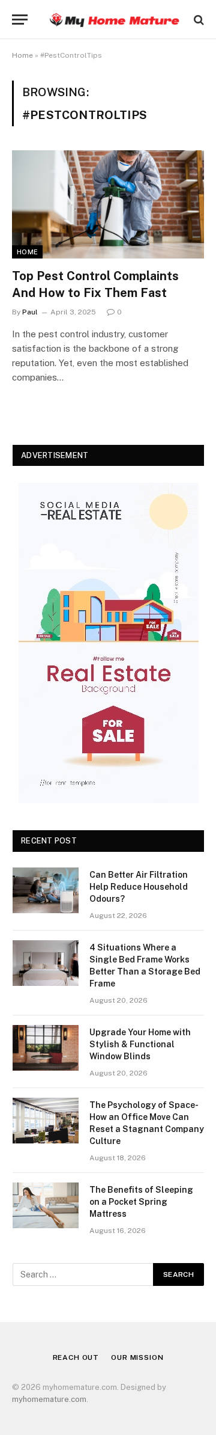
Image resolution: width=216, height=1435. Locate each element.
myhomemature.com (49, 1399)
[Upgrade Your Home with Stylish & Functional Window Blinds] (46, 1048)
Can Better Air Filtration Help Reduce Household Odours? (138, 887)
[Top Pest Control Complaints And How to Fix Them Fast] (108, 204)
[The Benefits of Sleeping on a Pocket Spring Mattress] (46, 1205)
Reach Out (76, 1357)
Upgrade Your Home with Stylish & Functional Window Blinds (140, 1044)
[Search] (197, 19)
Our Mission (137, 1357)
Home (22, 55)
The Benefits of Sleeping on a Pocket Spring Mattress (141, 1202)
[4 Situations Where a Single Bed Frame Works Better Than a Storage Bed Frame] (46, 963)
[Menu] (20, 19)
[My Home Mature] (114, 19)
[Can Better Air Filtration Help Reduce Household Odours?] (46, 890)
